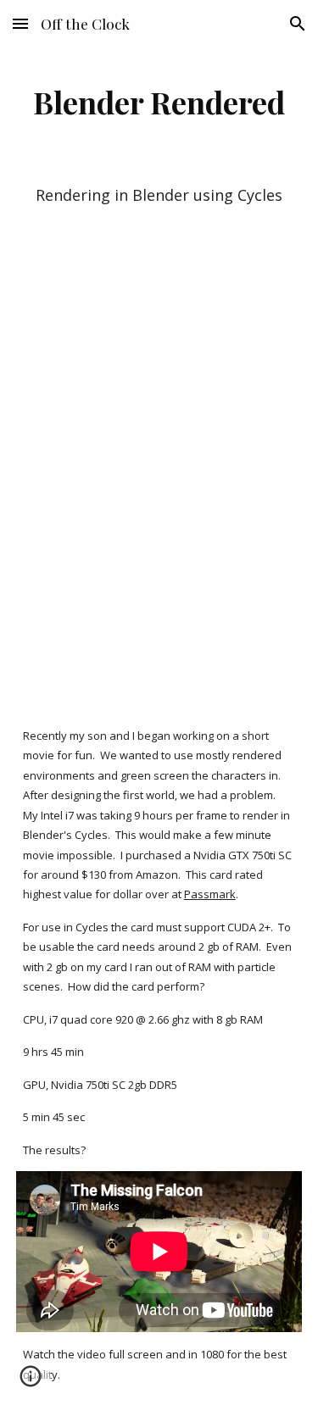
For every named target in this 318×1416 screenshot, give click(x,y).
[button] (20, 23)
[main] (159, 102)
